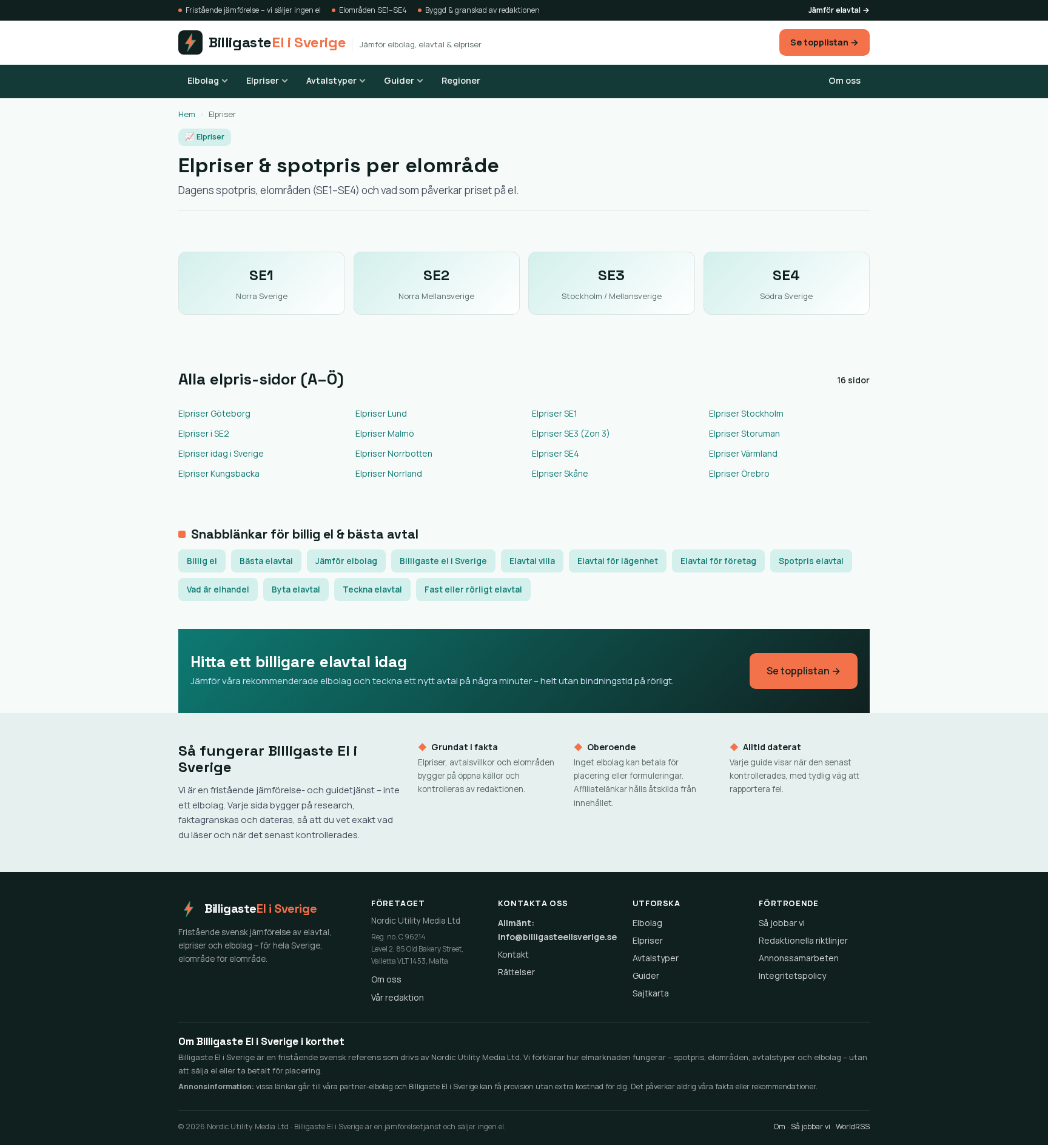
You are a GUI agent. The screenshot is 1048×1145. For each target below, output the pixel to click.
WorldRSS (853, 1126)
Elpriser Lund (381, 413)
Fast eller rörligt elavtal (473, 589)
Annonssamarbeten (799, 958)
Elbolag (203, 80)
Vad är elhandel (218, 589)
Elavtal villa (532, 561)
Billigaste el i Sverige (443, 561)
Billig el (202, 561)
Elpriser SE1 (554, 413)
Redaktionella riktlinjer (803, 940)
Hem (186, 114)
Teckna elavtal (372, 589)
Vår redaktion (397, 997)
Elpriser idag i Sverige (221, 453)
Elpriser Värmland (743, 453)
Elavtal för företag (718, 561)
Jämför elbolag (346, 561)
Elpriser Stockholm (746, 413)
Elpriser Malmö (384, 433)
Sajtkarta (651, 993)
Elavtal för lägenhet (617, 561)
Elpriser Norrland (388, 473)
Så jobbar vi (782, 922)
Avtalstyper (331, 80)
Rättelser (516, 972)
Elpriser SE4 (555, 453)
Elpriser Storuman (744, 433)
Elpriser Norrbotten (393, 453)
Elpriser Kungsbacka (219, 473)
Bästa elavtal (266, 561)
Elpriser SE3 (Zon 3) (571, 433)
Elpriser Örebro (739, 473)
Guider (399, 80)
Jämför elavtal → (839, 10)
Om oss (844, 80)
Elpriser (262, 80)
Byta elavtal (296, 589)
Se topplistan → (824, 42)
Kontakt (513, 954)
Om (779, 1126)
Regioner (461, 80)
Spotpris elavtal (811, 561)
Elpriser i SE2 (203, 433)
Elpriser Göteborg (214, 413)
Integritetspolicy (792, 975)
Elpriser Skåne (560, 473)
